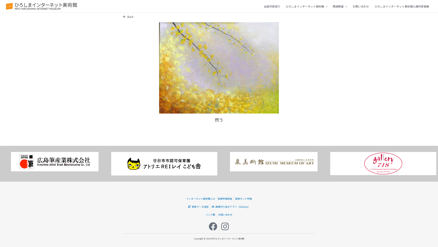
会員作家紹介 (272, 6)
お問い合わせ (361, 6)
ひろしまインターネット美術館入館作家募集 (402, 6)
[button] (325, 6)
